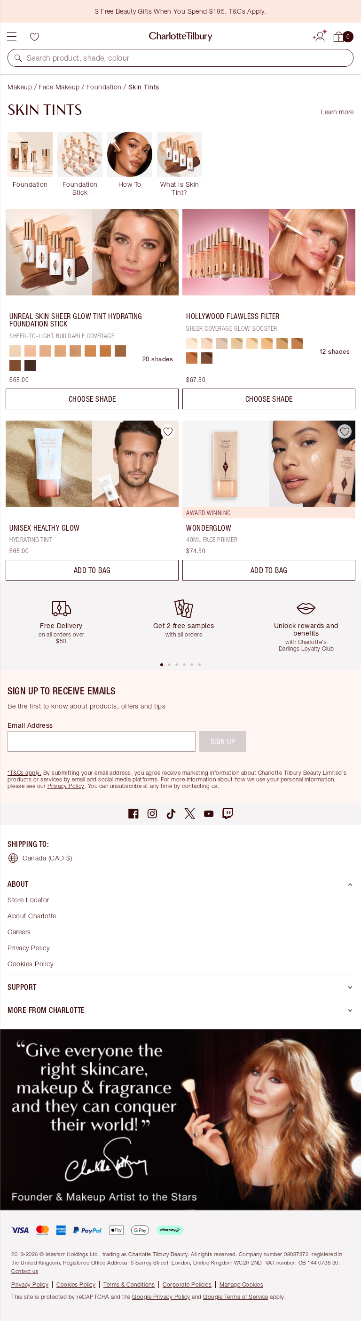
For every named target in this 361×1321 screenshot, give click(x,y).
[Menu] (11, 36)
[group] (65, 621)
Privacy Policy (66, 785)
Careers (19, 932)
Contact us (24, 1271)
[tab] (161, 664)
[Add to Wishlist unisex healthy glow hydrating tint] (168, 431)
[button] (18, 57)
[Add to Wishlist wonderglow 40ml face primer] (344, 431)
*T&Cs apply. (24, 772)
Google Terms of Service (235, 1296)
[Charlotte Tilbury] (180, 36)
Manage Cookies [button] (241, 1284)
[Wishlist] (34, 36)
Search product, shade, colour (78, 58)
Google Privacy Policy (161, 1296)
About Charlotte (32, 916)
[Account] (320, 35)
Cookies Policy (30, 964)
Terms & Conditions (129, 1284)
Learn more (337, 112)
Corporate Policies (187, 1284)
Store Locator (28, 900)
